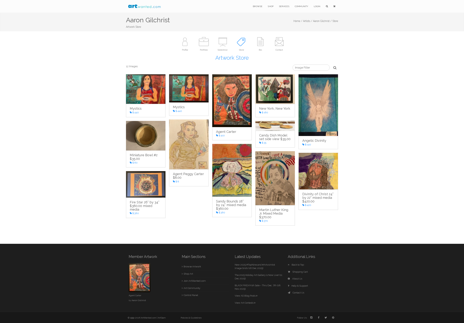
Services (284, 6)
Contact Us (298, 292)
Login (317, 6)
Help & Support (299, 285)
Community (301, 6)
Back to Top (297, 264)
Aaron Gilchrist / (322, 21)
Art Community (192, 288)
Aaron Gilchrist (139, 300)
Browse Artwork (192, 266)
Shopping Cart (300, 271)
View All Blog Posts (245, 295)
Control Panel (191, 295)
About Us (297, 278)
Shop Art (188, 273)
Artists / (307, 21)
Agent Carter (135, 295)
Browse (257, 6)
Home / (297, 21)
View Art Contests (244, 302)
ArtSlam (162, 317)
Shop (271, 6)
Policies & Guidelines (191, 317)
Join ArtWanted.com (195, 280)
